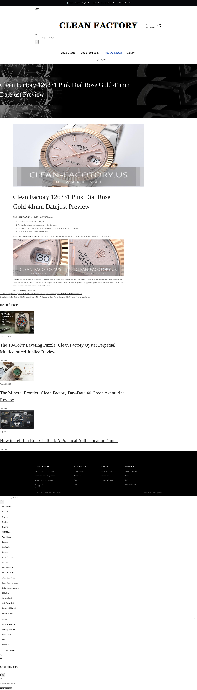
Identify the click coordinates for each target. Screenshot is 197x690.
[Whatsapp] (37, 486)
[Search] (37, 42)
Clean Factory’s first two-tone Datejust (30, 236)
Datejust (7, 105)
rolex (34, 290)
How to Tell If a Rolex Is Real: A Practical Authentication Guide (59, 440)
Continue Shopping (6, 688)
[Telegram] (41, 486)
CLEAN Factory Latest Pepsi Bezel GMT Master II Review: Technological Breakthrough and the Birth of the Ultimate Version (41, 294)
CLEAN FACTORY (40, 217)
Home (2, 105)
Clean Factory (17, 279)
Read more (3, 361)
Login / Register (150, 27)
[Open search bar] (36, 34)
